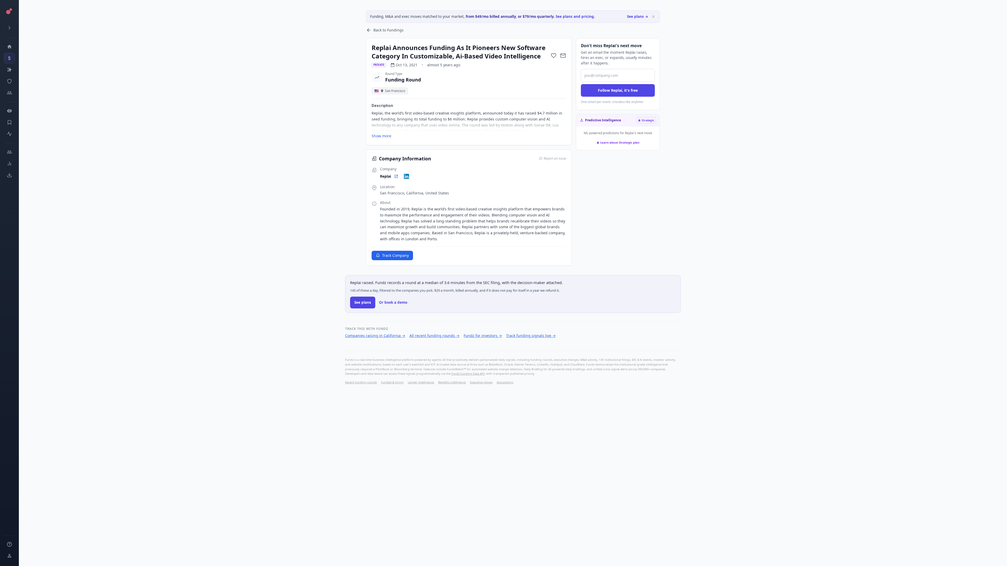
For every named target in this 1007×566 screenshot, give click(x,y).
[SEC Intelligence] (9, 81)
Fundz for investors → (483, 335)
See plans (362, 302)
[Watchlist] (9, 110)
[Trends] (9, 163)
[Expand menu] (9, 27)
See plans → (637, 16)
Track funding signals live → (531, 335)
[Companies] (9, 69)
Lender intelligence (421, 382)
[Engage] (9, 151)
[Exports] (9, 175)
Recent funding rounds (361, 382)
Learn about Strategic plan (619, 142)
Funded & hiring (392, 382)
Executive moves (481, 382)
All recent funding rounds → (434, 335)
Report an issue (555, 158)
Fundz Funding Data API (468, 373)
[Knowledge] (9, 544)
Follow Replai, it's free (618, 90)
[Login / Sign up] (9, 555)
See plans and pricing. (575, 16)
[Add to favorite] (553, 55)
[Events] (9, 58)
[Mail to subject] (563, 55)
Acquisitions (505, 382)
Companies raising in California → (375, 335)
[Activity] (9, 133)
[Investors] (9, 92)
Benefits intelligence (452, 382)
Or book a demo (393, 302)
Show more (381, 135)
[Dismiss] (653, 16)
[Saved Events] (9, 122)
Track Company (395, 255)
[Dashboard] (9, 46)
